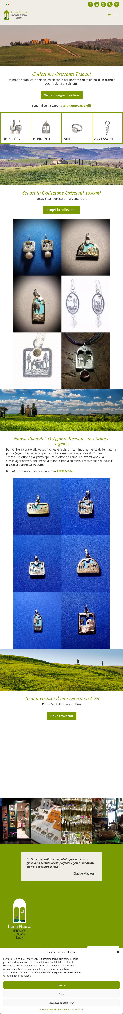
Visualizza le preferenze (61, 1002)
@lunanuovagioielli (77, 105)
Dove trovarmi (61, 716)
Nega (61, 993)
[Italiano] (7, 5)
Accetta (61, 985)
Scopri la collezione (62, 210)
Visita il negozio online (61, 95)
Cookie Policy (46, 1009)
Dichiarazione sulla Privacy (68, 1009)
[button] (118, 952)
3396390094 (65, 471)
